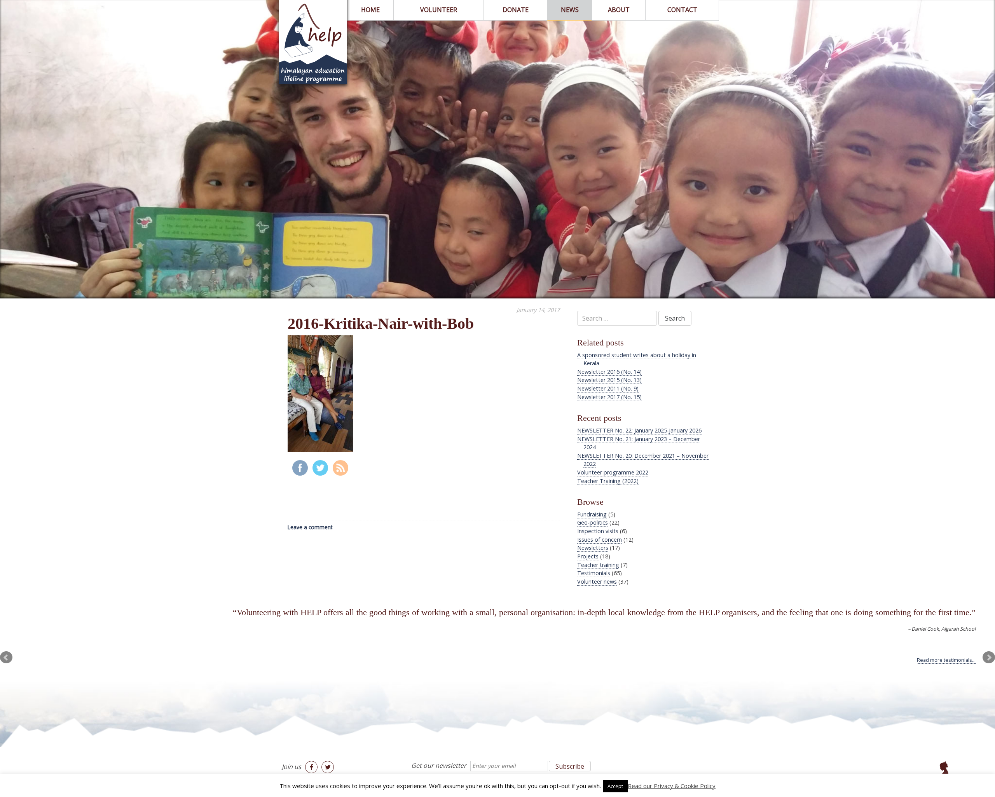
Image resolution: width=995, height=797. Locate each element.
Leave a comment (310, 527)
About (619, 9)
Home (370, 9)
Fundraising (592, 514)
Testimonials (593, 573)
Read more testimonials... (946, 659)
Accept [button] (615, 786)
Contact (682, 9)
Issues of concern (599, 539)
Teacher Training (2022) (608, 481)
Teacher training (598, 565)
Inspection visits (597, 531)
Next (989, 657)
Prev (6, 657)
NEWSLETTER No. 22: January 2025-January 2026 (639, 430)
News (570, 9)
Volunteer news (597, 581)
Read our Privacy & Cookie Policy (672, 786)
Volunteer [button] (438, 9)
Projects (588, 556)
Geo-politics (592, 522)
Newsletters (592, 547)
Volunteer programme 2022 (612, 472)
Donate (516, 9)
